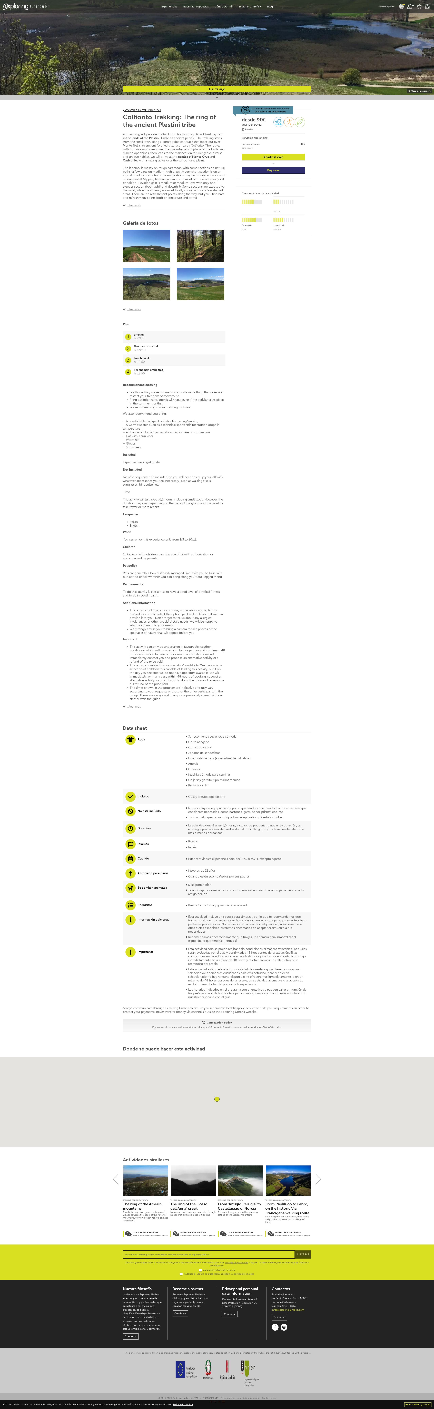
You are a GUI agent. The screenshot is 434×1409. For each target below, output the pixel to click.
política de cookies (244, 1273)
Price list (248, 129)
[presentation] (116, 1179)
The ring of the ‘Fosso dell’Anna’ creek (189, 1206)
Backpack (427, 6)
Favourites (419, 6)
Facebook (275, 1327)
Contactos (281, 1289)
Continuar (131, 1336)
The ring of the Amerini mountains (143, 1206)
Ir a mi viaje (217, 89)
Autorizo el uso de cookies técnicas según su (219, 1273)
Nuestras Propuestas (196, 6)
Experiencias (169, 6)
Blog (270, 6)
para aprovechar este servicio (219, 1270)
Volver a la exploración (142, 110)
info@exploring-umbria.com (288, 1309)
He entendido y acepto (417, 1404)
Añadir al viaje (273, 157)
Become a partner (386, 6)
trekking (208, 138)
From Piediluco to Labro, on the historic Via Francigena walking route (287, 1208)
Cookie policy (269, 1398)
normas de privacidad (236, 1262)
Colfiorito (197, 145)
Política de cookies (183, 1404)
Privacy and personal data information (240, 1291)
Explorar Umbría (249, 6)
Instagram (284, 1327)
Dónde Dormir (223, 6)
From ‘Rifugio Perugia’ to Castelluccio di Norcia (239, 1206)
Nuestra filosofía (137, 1289)
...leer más (134, 205)
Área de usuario (410, 6)
